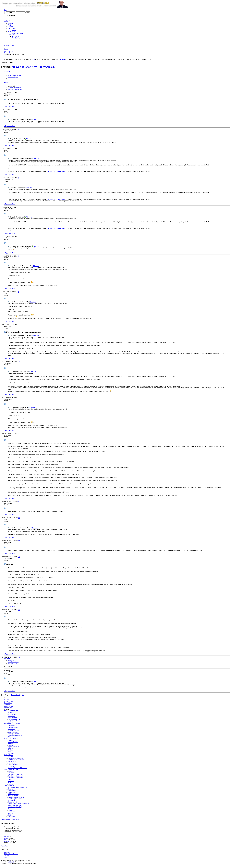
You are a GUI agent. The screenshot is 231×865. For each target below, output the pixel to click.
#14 (19, 501)
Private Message (12, 663)
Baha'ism (10, 771)
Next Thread (15, 819)
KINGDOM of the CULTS (12, 724)
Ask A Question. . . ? (14, 719)
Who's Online (8, 704)
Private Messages (9, 701)
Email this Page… (13, 77)
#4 (18, 148)
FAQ (9, 25)
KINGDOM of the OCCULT (12, 738)
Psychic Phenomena (13, 746)
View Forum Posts (13, 662)
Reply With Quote (9, 106)
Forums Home (8, 707)
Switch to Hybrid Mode (14, 87)
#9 (18, 292)
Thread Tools (7, 71)
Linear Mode (11, 86)
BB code (6, 836)
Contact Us (7, 852)
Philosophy (11, 766)
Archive (6, 855)
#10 (19, 325)
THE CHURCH (9, 786)
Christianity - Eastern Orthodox (17, 776)
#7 (18, 236)
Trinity (10, 815)
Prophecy (10, 810)
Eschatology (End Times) (15, 799)
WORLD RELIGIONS (11, 769)
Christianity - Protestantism (15, 777)
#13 (19, 433)
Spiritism (10, 750)
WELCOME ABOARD (11, 711)
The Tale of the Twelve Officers (56, 171)
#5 (18, 178)
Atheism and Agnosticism (15, 758)
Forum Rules (11, 712)
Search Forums (8, 706)
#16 (19, 540)
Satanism (10, 748)
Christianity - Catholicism (15, 774)
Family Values (12, 761)
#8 (18, 256)
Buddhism (11, 773)
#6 (18, 207)
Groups (14, 30)
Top (23, 695)
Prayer (10, 808)
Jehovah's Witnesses (13, 730)
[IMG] (6, 839)
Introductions (11, 716)
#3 (18, 129)
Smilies (6, 838)
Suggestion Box (12, 720)
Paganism (10, 745)
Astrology (11, 740)
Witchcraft (11, 753)
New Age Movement (14, 733)
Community (11, 28)
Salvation (10, 813)
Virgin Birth (11, 816)
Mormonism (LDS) (13, 732)
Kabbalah (10, 743)
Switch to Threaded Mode (15, 89)
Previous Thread (6, 819)
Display (6, 82)
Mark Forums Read (17, 33)
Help (5, 10)
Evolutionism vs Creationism (16, 759)
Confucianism (12, 779)
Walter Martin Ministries (11, 854)
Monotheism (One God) (15, 807)
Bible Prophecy (12, 790)
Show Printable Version (14, 75)
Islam (9, 782)
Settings (6, 699)
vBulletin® (11, 862)
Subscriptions (8, 703)
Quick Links (11, 34)
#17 (19, 557)
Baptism (10, 789)
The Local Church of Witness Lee (17, 768)
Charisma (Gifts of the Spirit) (16, 797)
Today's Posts (15, 36)
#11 (19, 361)
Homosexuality (12, 763)
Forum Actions (12, 31)
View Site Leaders (17, 38)
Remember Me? (11, 15)
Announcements (12, 717)
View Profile (11, 660)
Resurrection (11, 812)
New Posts (11, 23)
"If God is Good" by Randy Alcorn (33, 66)
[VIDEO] (7, 841)
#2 (18, 109)
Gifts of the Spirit (13, 802)
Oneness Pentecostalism (15, 735)
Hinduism (11, 781)
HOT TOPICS (8, 51)
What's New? (8, 20)
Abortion (10, 756)
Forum (6, 21)
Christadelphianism (13, 725)
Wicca (9, 751)
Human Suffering (9, 53)
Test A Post (11, 722)
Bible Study (11, 792)
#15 (19, 518)
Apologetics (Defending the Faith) (17, 787)
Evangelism (11, 800)
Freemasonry (11, 729)
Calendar (10, 26)
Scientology (11, 737)
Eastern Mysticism (13, 742)
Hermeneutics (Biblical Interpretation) (18, 803)
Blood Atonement (13, 795)
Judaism (10, 784)
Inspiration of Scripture (14, 805)
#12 (19, 397)
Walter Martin (12, 714)
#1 (18, 92)
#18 (19, 610)
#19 (19, 657)
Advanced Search (9, 45)
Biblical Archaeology (14, 794)
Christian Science (13, 727)
